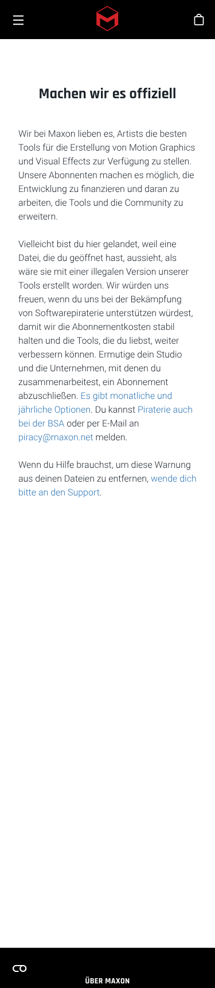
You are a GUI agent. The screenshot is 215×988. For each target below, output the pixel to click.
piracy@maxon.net (55, 437)
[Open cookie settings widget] (19, 968)
